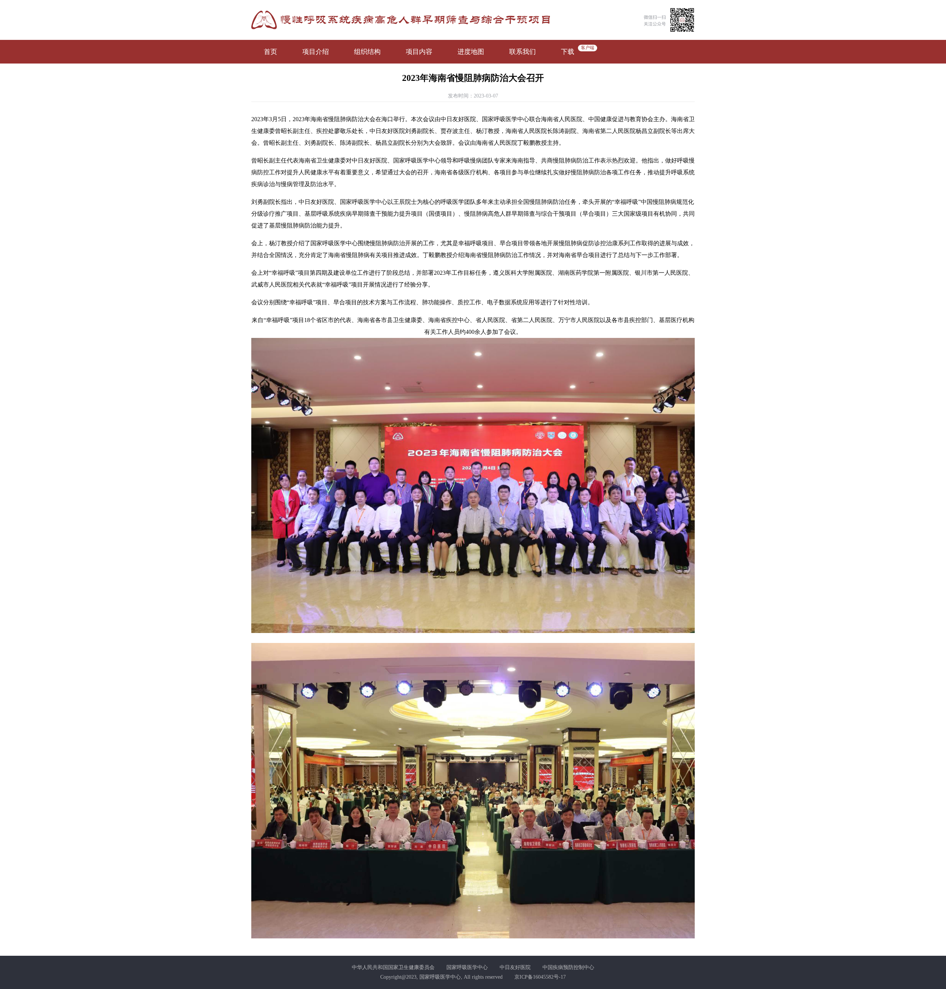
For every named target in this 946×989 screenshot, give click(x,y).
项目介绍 (315, 51)
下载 (567, 51)
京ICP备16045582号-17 (540, 977)
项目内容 (419, 51)
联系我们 (522, 51)
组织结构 (367, 51)
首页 (270, 51)
